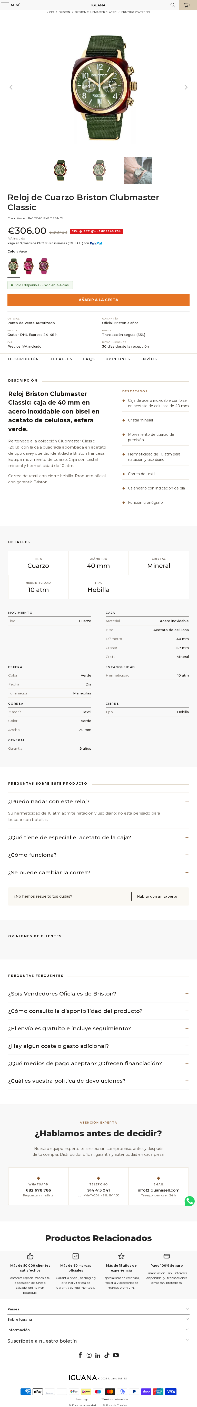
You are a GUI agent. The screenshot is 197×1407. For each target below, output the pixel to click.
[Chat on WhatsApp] (189, 1203)
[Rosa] (29, 267)
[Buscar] (173, 5)
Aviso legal (82, 1399)
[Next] (186, 87)
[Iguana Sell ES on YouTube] (116, 1355)
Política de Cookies (115, 1405)
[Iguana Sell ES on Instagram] (89, 1355)
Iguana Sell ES (117, 1378)
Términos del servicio (115, 1399)
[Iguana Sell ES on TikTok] (107, 1355)
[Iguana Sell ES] (98, 5)
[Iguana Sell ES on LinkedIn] (98, 1355)
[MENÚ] (2, 5)
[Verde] (13, 267)
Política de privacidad (82, 1405)
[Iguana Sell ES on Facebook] (80, 1355)
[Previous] (11, 87)
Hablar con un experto (157, 896)
